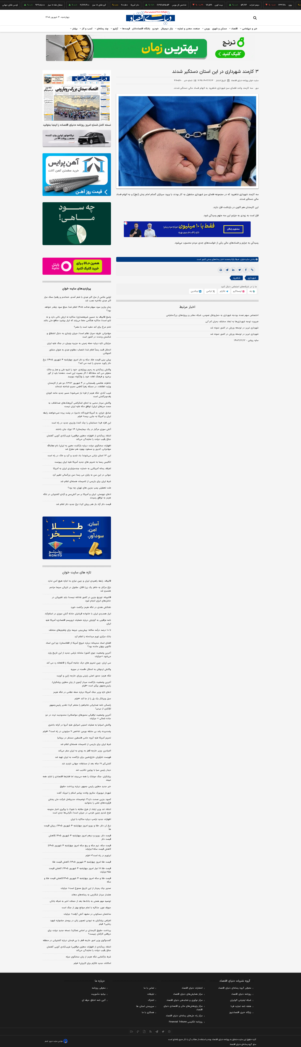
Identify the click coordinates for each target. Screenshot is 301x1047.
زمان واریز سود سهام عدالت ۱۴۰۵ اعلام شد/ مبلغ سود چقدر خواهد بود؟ (78, 308)
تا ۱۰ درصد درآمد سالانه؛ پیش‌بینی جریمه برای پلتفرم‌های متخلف (80, 630)
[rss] (150, 1031)
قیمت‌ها (125, 29)
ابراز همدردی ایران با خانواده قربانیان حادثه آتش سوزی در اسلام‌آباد (78, 614)
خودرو (155, 29)
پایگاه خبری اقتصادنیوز (240, 1012)
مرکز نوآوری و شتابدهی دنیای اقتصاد (185, 1000)
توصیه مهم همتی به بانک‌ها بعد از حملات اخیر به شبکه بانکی (80, 901)
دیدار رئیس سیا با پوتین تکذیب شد (93, 770)
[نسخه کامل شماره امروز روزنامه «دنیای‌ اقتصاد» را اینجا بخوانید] (77, 96)
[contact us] (138, 1031)
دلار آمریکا (110, 5)
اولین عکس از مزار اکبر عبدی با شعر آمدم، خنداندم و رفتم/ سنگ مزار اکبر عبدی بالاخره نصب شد (77, 298)
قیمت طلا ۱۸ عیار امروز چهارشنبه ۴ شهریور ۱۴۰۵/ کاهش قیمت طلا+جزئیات (80, 870)
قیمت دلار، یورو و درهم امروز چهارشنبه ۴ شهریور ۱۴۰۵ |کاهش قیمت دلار (80, 837)
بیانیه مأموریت (98, 994)
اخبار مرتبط (187, 307)
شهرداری (252, 278)
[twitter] (239, 270)
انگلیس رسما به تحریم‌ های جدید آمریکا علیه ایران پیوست (83, 462)
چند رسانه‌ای (102, 29)
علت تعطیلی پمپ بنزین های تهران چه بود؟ (89, 488)
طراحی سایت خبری (56, 1041)
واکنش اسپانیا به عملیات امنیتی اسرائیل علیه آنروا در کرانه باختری (79, 725)
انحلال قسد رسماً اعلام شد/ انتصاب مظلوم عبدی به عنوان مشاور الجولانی (80, 351)
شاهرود (236, 278)
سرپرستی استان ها (145, 1006)
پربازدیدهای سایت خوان (76, 289)
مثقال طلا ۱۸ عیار (30, 5)
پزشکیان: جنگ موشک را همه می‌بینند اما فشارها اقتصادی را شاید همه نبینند (77, 778)
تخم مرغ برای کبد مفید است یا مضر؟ (92, 327)
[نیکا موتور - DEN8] (77, 138)
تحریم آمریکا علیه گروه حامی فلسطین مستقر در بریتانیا (84, 738)
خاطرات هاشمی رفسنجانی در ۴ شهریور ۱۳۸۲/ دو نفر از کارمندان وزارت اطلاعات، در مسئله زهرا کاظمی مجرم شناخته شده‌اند (79, 384)
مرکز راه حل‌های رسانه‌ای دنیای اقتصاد (184, 1016)
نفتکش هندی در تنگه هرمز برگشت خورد (91, 607)
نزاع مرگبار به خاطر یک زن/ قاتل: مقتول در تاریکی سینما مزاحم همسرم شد (80, 589)
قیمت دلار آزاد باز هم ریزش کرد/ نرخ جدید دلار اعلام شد (83, 504)
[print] (220, 270)
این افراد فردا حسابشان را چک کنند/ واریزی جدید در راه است (81, 423)
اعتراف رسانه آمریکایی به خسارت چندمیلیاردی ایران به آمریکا (82, 468)
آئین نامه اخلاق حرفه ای (94, 1000)
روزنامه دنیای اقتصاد (241, 994)
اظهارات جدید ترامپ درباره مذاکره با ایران (91, 819)
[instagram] (169, 1031)
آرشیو (115, 29)
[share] (144, 1031)
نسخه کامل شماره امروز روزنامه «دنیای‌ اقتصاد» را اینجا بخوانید (77, 125)
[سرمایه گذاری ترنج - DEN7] (150, 48)
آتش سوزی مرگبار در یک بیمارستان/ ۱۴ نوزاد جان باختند (83, 429)
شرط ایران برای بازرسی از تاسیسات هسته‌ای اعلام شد (85, 481)
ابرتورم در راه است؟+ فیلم (98, 855)
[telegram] (227, 270)
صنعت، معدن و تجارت (188, 29)
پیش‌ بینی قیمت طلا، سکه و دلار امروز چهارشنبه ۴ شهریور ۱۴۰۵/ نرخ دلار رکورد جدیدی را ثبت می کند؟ (77, 361)
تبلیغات (150, 994)
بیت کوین (194, 5)
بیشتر (74, 29)
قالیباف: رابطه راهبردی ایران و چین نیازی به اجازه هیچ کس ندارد (79, 581)
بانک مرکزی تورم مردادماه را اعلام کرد (93, 636)
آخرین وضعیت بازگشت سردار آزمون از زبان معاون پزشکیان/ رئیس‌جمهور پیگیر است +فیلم (81, 684)
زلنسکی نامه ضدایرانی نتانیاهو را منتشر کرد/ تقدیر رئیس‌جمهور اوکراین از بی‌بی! (80, 706)
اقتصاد (234, 29)
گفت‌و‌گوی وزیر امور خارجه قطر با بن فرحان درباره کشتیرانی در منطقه (77, 940)
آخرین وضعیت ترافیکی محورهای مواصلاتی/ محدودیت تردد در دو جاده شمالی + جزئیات (78, 716)
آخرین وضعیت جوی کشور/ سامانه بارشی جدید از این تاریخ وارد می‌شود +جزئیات (79, 654)
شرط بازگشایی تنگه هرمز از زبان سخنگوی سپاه (88, 957)
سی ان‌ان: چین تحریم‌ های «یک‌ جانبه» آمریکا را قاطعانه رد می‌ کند (79, 663)
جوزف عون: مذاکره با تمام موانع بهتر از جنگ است (86, 907)
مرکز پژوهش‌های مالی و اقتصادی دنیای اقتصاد (183, 1007)
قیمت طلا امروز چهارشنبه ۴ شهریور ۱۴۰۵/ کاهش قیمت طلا (81, 862)
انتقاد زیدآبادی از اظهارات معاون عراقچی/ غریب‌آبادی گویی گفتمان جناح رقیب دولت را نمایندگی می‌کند (79, 437)
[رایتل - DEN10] (77, 266)
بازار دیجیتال (167, 29)
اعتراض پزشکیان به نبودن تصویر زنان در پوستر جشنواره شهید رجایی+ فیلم (80, 922)
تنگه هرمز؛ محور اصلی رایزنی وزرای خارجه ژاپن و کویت (84, 676)
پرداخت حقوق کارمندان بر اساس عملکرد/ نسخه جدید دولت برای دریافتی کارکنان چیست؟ (79, 932)
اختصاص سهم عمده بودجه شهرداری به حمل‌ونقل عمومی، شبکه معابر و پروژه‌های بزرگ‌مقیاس (212, 315)
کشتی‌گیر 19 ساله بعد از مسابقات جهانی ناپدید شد (86, 763)
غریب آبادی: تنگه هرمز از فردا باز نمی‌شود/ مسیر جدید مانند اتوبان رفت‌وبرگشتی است (78, 394)
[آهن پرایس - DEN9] (77, 174)
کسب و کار (86, 29)
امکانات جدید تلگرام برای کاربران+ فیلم (92, 963)
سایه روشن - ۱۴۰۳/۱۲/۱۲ (246, 340)
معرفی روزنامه (99, 988)
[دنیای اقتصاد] (150, 18)
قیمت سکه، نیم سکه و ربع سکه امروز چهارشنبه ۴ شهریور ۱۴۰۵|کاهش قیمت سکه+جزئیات (79, 847)
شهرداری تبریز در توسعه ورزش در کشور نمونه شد (234, 328)
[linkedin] (233, 270)
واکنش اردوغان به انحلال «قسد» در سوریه (91, 669)
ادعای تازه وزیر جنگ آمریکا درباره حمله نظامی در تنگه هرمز (82, 692)
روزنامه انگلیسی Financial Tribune (186, 1022)
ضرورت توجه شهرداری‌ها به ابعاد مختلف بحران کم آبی (231, 321)
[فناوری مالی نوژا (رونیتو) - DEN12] (77, 538)
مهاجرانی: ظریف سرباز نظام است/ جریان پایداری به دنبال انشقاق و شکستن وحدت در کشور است (79, 335)
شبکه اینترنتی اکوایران (240, 1000)
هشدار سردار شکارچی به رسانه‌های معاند (91, 895)
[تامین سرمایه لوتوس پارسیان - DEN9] (77, 223)
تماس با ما (149, 988)
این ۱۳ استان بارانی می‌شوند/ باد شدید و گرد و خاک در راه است (79, 455)
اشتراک (151, 1000)
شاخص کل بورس (154, 5)
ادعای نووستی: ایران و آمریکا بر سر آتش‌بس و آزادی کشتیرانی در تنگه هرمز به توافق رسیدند (77, 496)
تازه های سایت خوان (76, 572)
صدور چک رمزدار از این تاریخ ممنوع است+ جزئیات (86, 888)
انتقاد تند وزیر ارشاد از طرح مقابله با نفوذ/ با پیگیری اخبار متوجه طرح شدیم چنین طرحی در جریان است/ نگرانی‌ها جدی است (79, 811)
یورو (265, 5)
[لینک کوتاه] (252, 270)
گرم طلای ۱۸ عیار (74, 5)
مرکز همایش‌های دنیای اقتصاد (188, 994)
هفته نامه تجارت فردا (241, 1006)
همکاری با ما (148, 1012)
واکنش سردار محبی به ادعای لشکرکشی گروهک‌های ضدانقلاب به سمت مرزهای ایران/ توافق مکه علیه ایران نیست (79, 404)
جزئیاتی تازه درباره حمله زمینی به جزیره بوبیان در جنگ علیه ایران (79, 343)
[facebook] (246, 270)
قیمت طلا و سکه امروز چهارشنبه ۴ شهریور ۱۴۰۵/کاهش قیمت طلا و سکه (77, 880)
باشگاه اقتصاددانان (141, 29)
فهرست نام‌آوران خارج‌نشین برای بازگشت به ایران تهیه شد (83, 757)
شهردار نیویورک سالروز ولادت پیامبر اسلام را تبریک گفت (84, 793)
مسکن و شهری (219, 29)
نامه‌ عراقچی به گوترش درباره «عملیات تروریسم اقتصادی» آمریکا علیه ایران (78, 622)
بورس (206, 29)
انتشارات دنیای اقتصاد (192, 988)
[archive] (131, 1031)
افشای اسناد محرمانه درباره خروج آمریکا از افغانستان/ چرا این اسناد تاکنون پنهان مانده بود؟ (78, 644)
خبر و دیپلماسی (249, 29)
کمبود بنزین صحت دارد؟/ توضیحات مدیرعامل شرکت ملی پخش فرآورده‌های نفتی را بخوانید (79, 801)
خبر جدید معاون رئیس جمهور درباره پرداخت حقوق (85, 786)
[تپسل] (125, 223)
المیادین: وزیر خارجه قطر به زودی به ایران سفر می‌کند (84, 751)
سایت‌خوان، (244, 259)
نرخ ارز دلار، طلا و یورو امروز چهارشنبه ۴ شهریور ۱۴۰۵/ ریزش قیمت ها (77, 827)
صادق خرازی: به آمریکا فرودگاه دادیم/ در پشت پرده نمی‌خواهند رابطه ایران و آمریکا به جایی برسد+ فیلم (77, 414)
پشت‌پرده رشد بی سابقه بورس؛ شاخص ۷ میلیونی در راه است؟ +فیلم (77, 731)
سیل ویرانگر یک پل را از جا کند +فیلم (93, 698)
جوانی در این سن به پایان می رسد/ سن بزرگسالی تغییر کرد (82, 475)
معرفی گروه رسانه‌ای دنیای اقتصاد (234, 988)
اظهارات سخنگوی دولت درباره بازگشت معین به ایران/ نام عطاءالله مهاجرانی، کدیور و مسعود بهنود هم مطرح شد (79, 447)
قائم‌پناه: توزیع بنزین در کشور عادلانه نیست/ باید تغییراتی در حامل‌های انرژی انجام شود (81, 599)
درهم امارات (229, 5)
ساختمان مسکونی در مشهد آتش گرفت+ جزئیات (87, 914)
